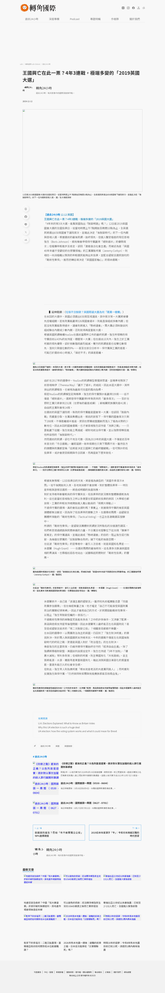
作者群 (115, 19)
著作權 (78, 972)
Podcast (75, 19)
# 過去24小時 (40, 756)
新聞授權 (59, 972)
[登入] (138, 8)
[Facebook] (26, 216)
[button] (123, 8)
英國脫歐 (68, 746)
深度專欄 (54, 19)
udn (21, 64)
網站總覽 (127, 972)
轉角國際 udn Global (32, 64)
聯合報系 (98, 972)
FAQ (46, 972)
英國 (57, 746)
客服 (51, 972)
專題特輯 (95, 19)
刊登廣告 (37, 972)
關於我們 (135, 19)
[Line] (26, 224)
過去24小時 (31, 19)
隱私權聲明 (87, 972)
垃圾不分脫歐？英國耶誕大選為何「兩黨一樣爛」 (94, 312)
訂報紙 (107, 972)
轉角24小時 (44, 88)
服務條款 (70, 972)
